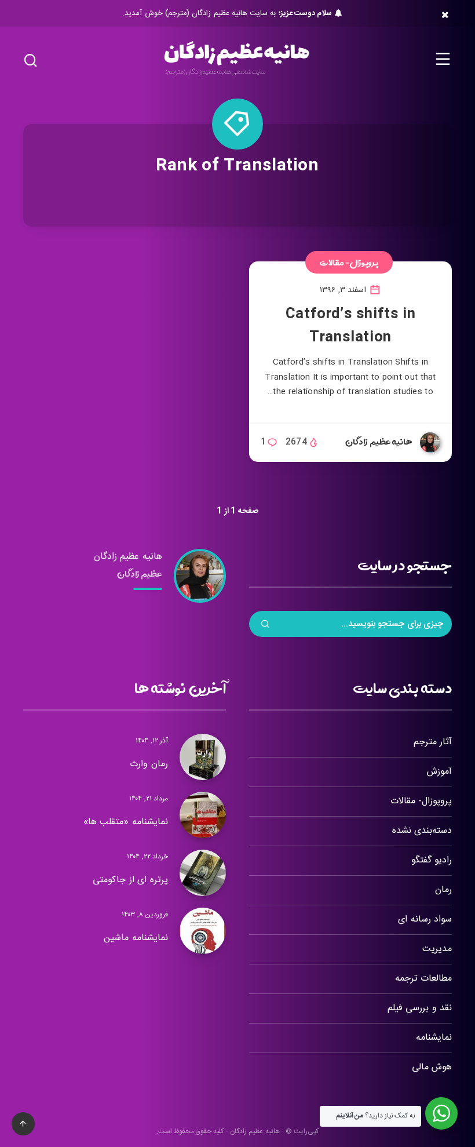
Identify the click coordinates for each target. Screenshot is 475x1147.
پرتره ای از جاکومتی (130, 880)
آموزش (439, 772)
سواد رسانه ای (425, 919)
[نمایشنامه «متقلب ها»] (203, 815)
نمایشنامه (434, 1038)
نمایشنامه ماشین (136, 938)
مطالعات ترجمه (423, 978)
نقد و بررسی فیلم (420, 1008)
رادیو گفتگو (431, 860)
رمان (443, 890)
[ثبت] (265, 625)
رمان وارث (149, 764)
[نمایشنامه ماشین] (203, 931)
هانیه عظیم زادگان (128, 557)
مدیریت (437, 949)
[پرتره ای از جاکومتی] (203, 873)
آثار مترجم (433, 742)
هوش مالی (432, 1067)
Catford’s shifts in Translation (350, 326)
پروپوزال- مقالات (349, 262)
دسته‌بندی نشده (422, 831)
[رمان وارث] (203, 757)
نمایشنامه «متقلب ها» (125, 822)
